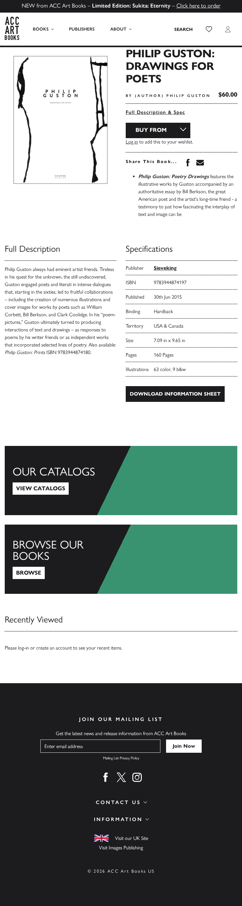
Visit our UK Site (131, 838)
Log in (132, 142)
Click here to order (198, 5)
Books (41, 29)
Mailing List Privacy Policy (121, 758)
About (118, 29)
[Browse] (121, 559)
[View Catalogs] (121, 480)
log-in (23, 648)
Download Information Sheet (175, 394)
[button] (208, 29)
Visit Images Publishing (121, 848)
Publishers (82, 29)
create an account (54, 648)
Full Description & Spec (155, 112)
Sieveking (165, 268)
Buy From (151, 130)
